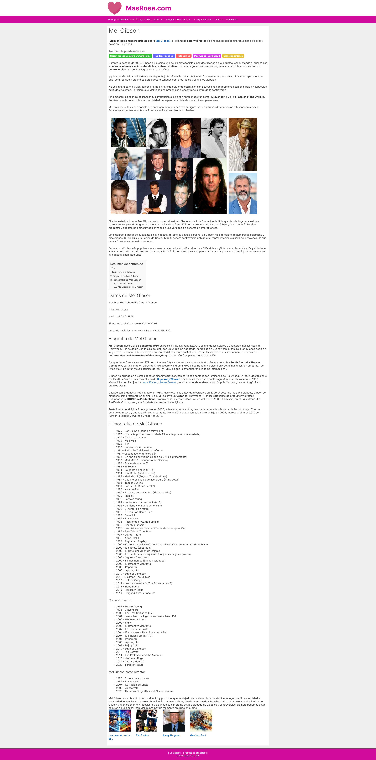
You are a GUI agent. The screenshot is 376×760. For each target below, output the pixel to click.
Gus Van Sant (198, 735)
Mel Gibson (163, 40)
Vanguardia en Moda (176, 19)
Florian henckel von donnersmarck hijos (130, 56)
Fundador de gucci (164, 56)
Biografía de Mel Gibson (126, 276)
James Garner (167, 382)
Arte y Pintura (201, 19)
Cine (156, 19)
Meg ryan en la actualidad (207, 56)
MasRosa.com (148, 8)
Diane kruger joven (233, 56)
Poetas (219, 19)
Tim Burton (142, 735)
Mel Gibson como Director (130, 287)
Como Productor (125, 283)
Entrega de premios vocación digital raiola (129, 19)
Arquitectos (232, 19)
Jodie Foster (149, 382)
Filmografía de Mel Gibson (127, 279)
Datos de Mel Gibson (123, 272)
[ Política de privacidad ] (195, 752)
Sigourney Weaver (168, 379)
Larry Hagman (171, 735)
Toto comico (184, 56)
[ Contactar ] (174, 752)
